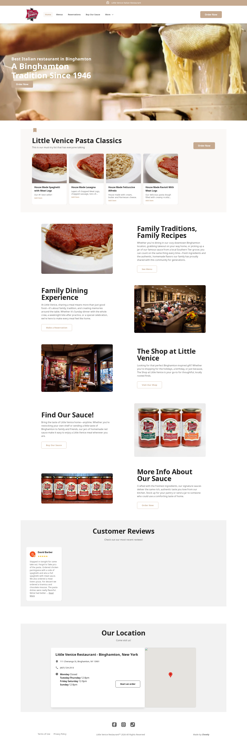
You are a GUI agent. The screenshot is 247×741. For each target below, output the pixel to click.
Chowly (205, 734)
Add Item (38, 198)
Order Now (211, 14)
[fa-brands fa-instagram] (123, 724)
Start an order (128, 683)
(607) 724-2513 (67, 667)
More (107, 14)
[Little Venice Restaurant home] (32, 14)
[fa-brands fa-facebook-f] (114, 724)
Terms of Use (44, 734)
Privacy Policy (60, 734)
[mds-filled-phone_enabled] (132, 724)
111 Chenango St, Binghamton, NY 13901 (79, 661)
